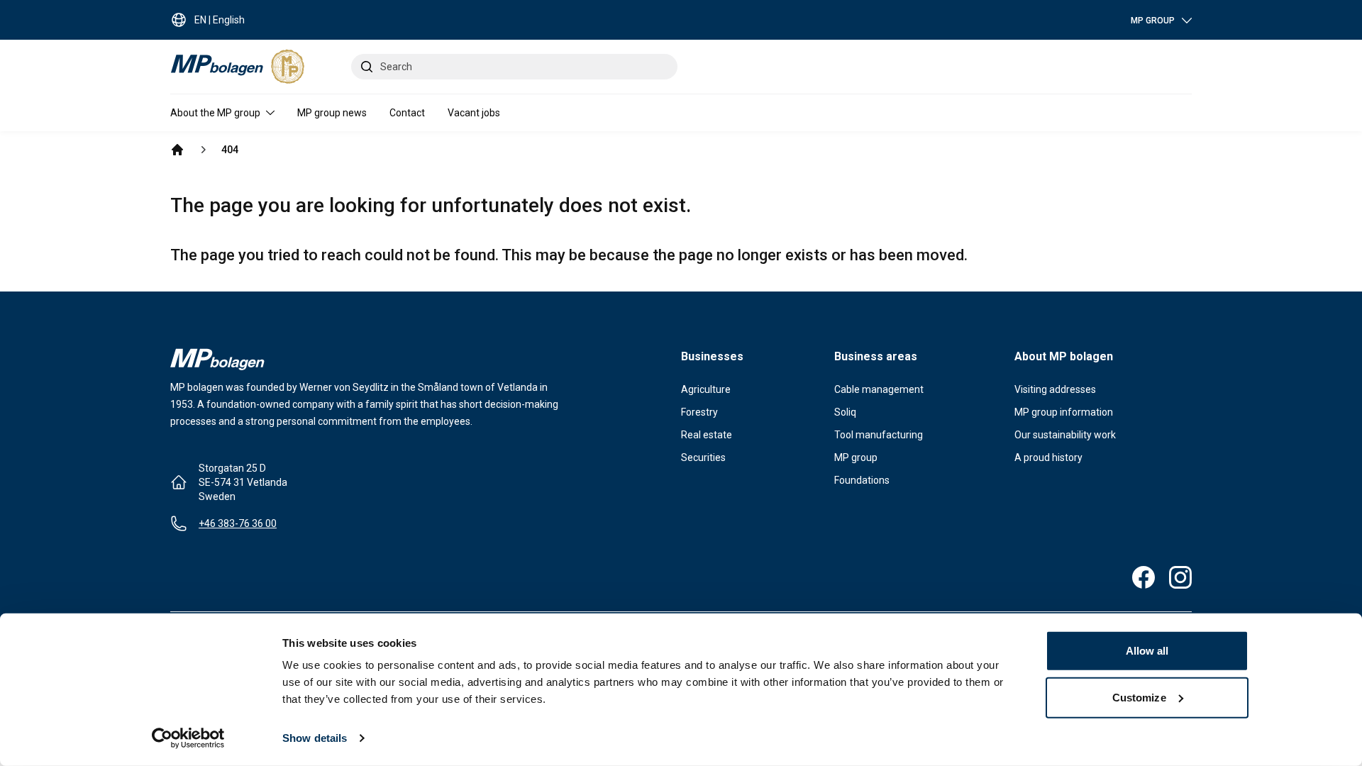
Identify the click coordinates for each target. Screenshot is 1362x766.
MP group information (1063, 412)
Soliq (845, 412)
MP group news (332, 112)
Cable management (879, 389)
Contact (407, 112)
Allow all (1147, 651)
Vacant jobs (474, 112)
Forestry (699, 412)
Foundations (862, 480)
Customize (1139, 697)
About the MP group (215, 112)
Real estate (706, 434)
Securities (703, 457)
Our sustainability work (1065, 434)
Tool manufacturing (878, 434)
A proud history (1048, 457)
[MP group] (177, 150)
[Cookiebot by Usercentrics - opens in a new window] (188, 738)
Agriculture (706, 389)
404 (229, 149)
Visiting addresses (1055, 389)
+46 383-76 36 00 (238, 523)
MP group (855, 457)
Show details (314, 738)
